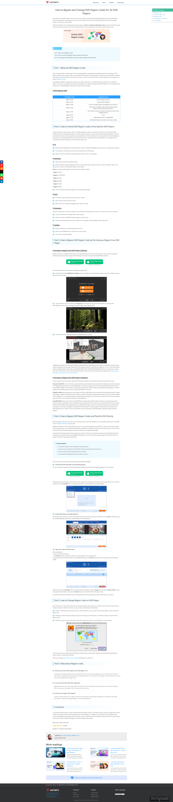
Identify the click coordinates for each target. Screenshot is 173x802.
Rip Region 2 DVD (157, 16)
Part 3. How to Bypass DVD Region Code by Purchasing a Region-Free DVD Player (75, 57)
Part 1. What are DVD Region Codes (64, 53)
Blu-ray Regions (157, 20)
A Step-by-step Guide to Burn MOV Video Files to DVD (118, 764)
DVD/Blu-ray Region (158, 10)
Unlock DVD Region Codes (159, 14)
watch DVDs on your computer (71, 658)
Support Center (94, 792)
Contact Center (94, 794)
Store (104, 2)
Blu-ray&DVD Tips (74, 735)
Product (111, 2)
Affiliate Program (95, 796)
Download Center (53, 793)
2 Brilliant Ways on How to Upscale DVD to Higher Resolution (74, 764)
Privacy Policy (76, 794)
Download (120, 2)
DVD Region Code (157, 12)
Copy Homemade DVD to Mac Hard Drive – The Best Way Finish (118, 750)
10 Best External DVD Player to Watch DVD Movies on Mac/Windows (75, 750)
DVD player (63, 79)
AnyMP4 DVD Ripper (62, 423)
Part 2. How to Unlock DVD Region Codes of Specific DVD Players (71, 55)
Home (54, 784)
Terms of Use (76, 796)
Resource (96, 2)
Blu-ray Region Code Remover (160, 18)
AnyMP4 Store (52, 796)
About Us (75, 792)
